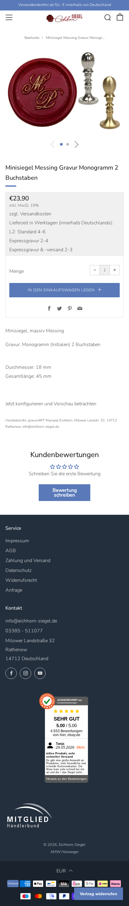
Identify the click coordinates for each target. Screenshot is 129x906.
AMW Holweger (64, 852)
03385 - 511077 (24, 631)
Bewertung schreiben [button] (64, 492)
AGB (10, 550)
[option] (64, 91)
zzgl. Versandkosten (30, 214)
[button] (61, 144)
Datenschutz (18, 570)
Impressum (17, 540)
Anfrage (13, 590)
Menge (16, 271)
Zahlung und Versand (27, 560)
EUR (61, 871)
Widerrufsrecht (21, 580)
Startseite (31, 37)
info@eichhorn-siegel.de (31, 621)
